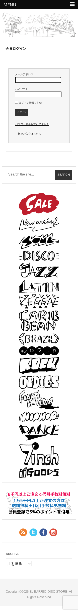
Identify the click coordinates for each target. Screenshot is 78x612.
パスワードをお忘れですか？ (32, 124)
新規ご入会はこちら (29, 133)
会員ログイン (16, 48)
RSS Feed (23, 532)
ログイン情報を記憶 (30, 102)
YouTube (53, 532)
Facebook (43, 532)
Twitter (33, 532)
